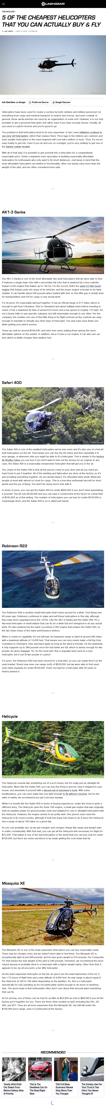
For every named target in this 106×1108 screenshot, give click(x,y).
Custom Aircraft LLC (96, 272)
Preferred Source (40, 102)
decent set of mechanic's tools (60, 790)
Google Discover (63, 102)
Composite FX (98, 943)
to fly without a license (75, 793)
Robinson (99, 606)
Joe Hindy (8, 31)
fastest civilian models (18, 146)
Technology (8, 12)
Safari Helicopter (97, 442)
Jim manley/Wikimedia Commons (92, 776)
